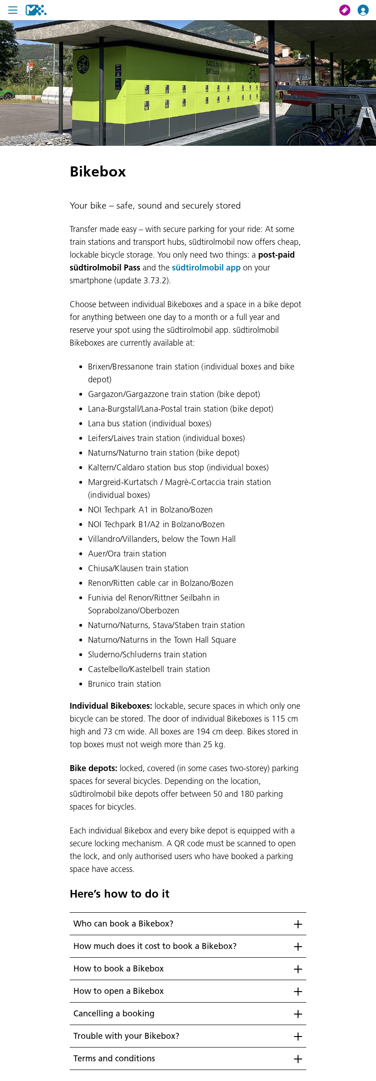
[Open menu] (13, 10)
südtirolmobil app (206, 267)
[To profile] (367, 10)
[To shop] (348, 10)
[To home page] (36, 10)
